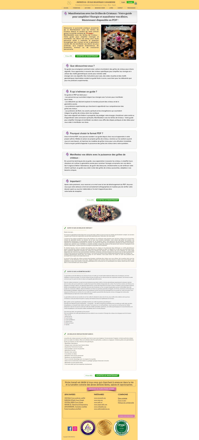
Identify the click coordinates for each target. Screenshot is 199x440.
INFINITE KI (73, 436)
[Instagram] (75, 428)
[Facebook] (70, 428)
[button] (135, 3)
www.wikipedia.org (100, 407)
